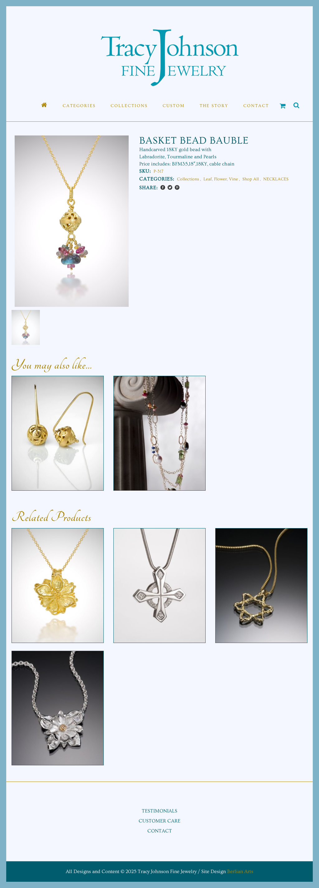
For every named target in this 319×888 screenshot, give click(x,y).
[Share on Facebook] (162, 187)
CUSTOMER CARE (159, 821)
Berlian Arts (240, 871)
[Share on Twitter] (170, 187)
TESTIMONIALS (159, 811)
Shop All (250, 179)
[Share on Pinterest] (177, 187)
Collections (188, 179)
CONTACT (159, 831)
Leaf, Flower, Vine (220, 179)
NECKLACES (275, 179)
